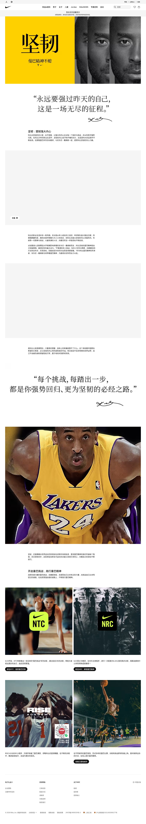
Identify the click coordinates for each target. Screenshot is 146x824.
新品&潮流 (46, 7)
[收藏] (135, 7)
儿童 (66, 7)
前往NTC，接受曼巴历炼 (16, 669)
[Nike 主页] (8, 7)
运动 (102, 7)
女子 (60, 7)
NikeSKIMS (83, 7)
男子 (54, 7)
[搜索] (115, 7)
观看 (13, 218)
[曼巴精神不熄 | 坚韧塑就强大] (38, 629)
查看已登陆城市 (81, 761)
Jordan (74, 7)
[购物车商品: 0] (139, 7)
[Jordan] (6, 2)
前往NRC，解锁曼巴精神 (84, 669)
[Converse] (11, 2)
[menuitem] (127, 2)
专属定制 (94, 7)
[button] (73, 187)
